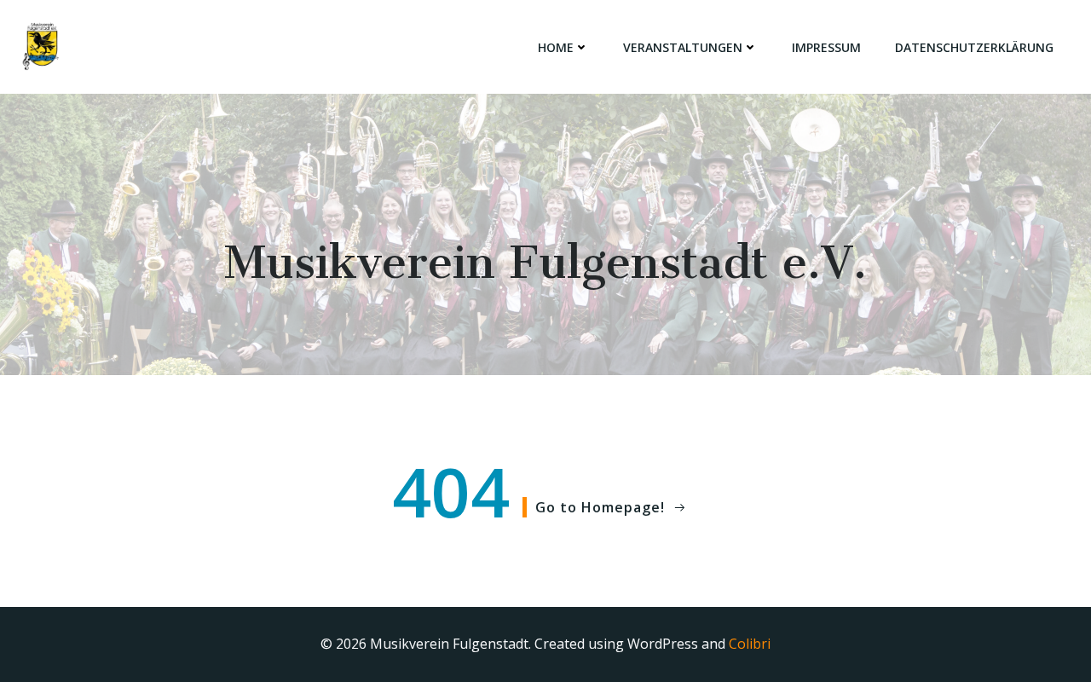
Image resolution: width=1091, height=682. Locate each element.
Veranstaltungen (682, 47)
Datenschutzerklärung (974, 47)
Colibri (750, 643)
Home (556, 47)
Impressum (826, 47)
